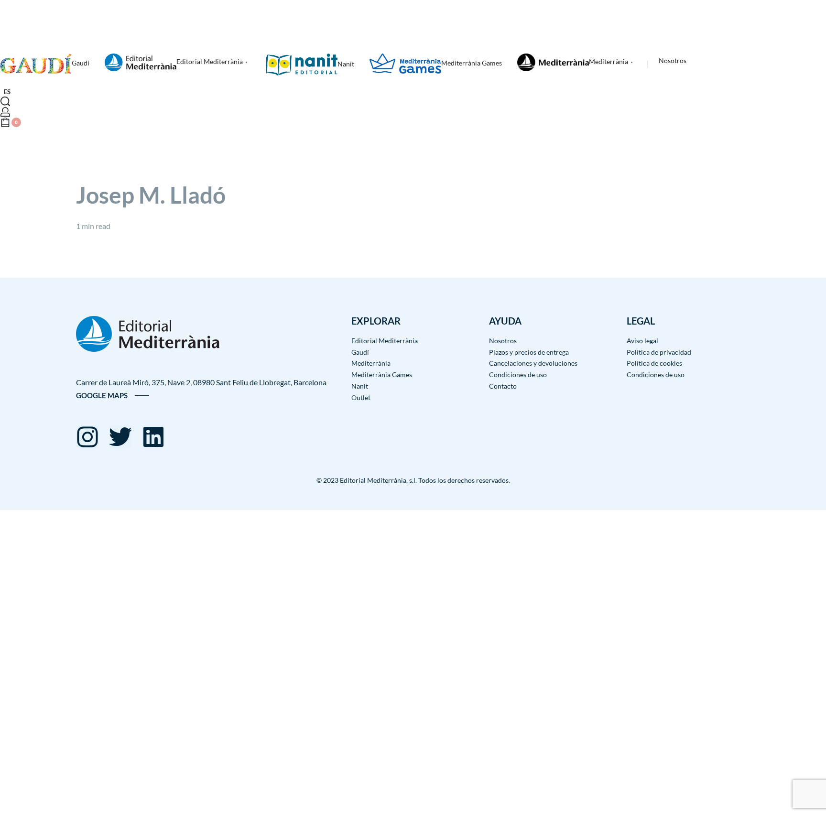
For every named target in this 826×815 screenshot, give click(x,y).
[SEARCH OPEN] (5, 101)
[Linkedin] (153, 436)
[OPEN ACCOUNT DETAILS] (5, 112)
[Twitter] (120, 436)
